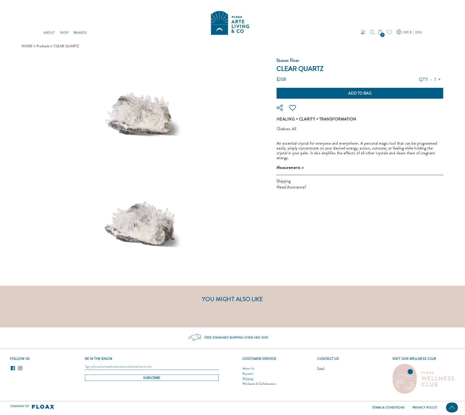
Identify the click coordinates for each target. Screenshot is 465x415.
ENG (418, 32)
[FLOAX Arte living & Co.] (230, 21)
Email (321, 368)
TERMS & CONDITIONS (388, 407)
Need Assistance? (292, 187)
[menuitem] (49, 21)
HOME (27, 46)
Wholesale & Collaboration (259, 384)
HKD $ (407, 32)
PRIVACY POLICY (424, 407)
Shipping (284, 181)
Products (43, 46)
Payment (248, 373)
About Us (248, 368)
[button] (363, 32)
